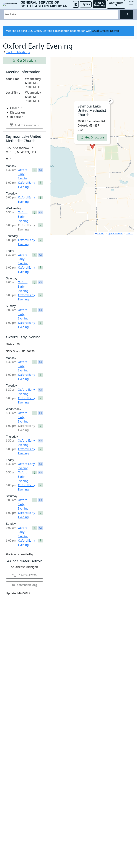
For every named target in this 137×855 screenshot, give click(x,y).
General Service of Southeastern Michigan (44, 4)
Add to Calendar (25, 125)
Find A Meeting (99, 4)
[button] (92, 146)
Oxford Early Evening (23, 174)
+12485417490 (27, 575)
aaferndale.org (27, 585)
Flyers (86, 4)
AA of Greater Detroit (105, 31)
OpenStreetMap (115, 233)
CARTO (129, 233)
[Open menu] (131, 6)
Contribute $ (116, 4)
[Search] (126, 14)
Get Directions (27, 60)
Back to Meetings (18, 52)
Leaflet (100, 233)
